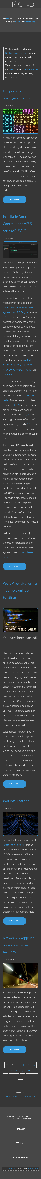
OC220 (30, 424)
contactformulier (30, 69)
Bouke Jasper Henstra (16, 53)
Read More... (15, 199)
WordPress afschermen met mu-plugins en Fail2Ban (20, 590)
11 (35, 1070)
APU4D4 (27, 369)
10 (28, 1070)
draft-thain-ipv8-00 (14, 844)
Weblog (20, 1143)
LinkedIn (20, 1129)
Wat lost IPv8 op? (16, 801)
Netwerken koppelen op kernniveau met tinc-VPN (19, 945)
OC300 (26, 414)
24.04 (6, 557)
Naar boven (19, 1157)
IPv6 (34, 1168)
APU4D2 (17, 369)
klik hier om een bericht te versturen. (20, 1096)
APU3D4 (7, 369)
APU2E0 (28, 360)
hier (7, 18)
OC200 (17, 405)
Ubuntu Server (25, 552)
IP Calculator (10, 1168)
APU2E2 (7, 365)
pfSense (7, 317)
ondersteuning (29, 22)
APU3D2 (27, 365)
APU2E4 (17, 365)
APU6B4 (7, 374)
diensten (18, 22)
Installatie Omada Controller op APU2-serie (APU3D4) (18, 224)
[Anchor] (34, 98)
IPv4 (29, 1168)
